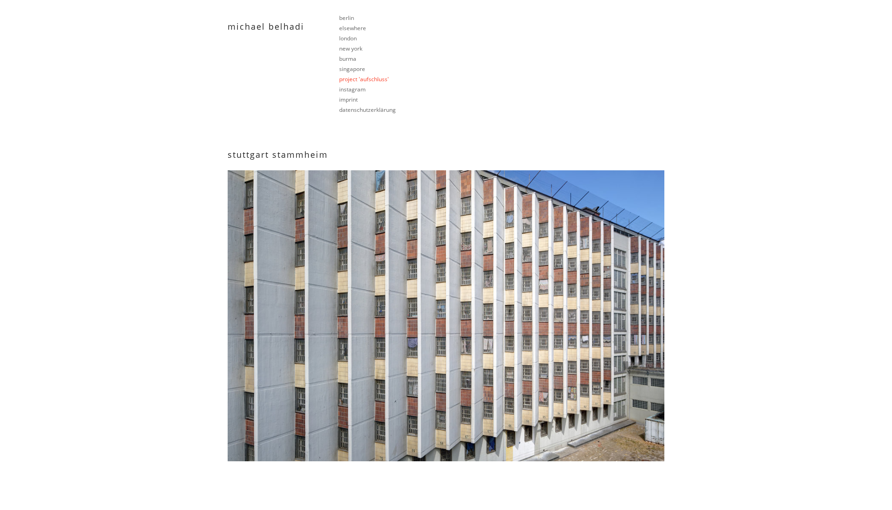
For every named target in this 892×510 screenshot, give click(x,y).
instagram (352, 89)
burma (347, 59)
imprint (348, 99)
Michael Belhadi (266, 26)
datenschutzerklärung (367, 110)
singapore (352, 69)
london (348, 38)
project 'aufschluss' (364, 79)
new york (350, 48)
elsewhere (352, 28)
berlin (346, 18)
